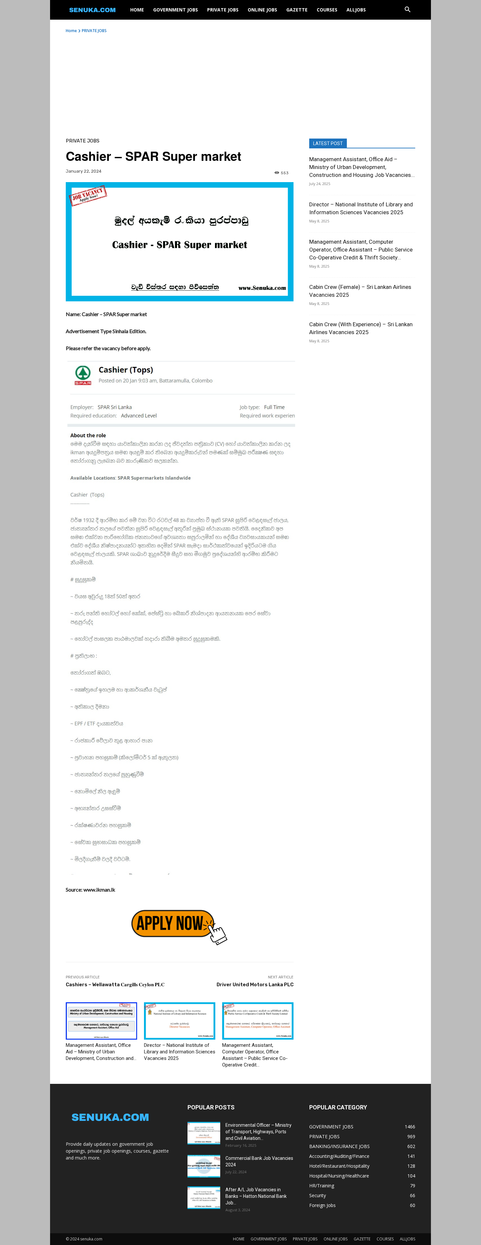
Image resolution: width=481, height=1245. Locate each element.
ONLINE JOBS (262, 10)
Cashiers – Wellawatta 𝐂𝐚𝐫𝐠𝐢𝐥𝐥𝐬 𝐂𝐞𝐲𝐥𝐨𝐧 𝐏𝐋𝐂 (115, 985)
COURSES (327, 10)
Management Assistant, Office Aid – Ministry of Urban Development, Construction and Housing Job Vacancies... (362, 167)
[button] (407, 10)
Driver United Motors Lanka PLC (255, 985)
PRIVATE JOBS (223, 10)
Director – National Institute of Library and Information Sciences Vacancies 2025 (179, 1051)
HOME (137, 10)
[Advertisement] (240, 83)
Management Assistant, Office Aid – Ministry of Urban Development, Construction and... (101, 1051)
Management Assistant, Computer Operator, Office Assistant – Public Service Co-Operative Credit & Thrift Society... (361, 249)
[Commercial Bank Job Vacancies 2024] (203, 1166)
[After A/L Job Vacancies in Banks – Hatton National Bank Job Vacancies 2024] (203, 1197)
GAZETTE (297, 10)
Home (71, 30)
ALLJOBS (356, 10)
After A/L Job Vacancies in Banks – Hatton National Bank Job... (256, 1196)
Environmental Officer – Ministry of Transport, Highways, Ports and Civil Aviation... (258, 1131)
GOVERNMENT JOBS (175, 10)
